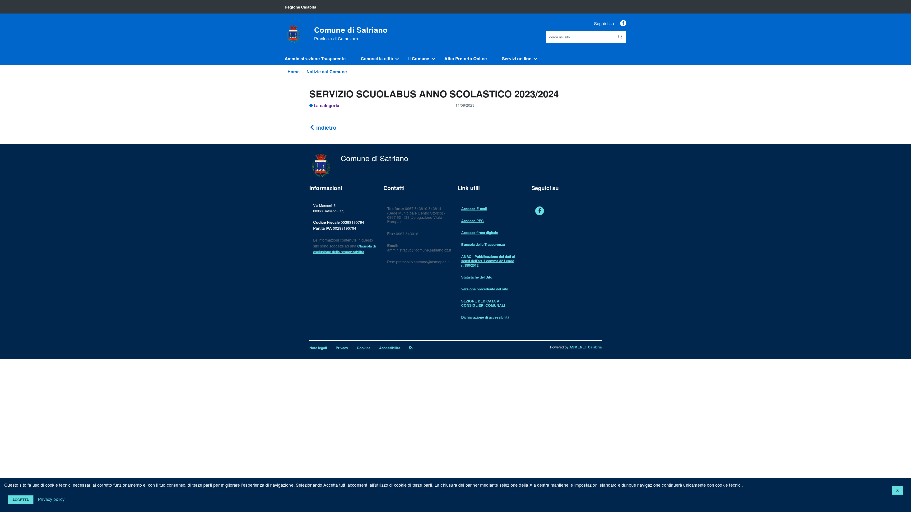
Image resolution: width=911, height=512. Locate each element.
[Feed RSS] (411, 347)
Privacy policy (51, 499)
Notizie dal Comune (327, 72)
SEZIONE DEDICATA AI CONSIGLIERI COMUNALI (483, 303)
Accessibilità (389, 347)
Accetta (20, 499)
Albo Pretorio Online (465, 58)
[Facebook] (623, 23)
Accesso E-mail (474, 208)
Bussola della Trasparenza (483, 244)
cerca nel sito (559, 37)
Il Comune (418, 58)
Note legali (318, 347)
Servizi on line (516, 58)
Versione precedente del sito (484, 289)
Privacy (342, 347)
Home (294, 72)
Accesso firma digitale (479, 232)
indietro (325, 127)
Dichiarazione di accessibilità (485, 317)
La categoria (326, 105)
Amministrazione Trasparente (315, 58)
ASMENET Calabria (585, 347)
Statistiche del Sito (476, 277)
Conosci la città (377, 58)
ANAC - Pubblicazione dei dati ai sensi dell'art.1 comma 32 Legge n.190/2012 (488, 261)
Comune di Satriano (351, 33)
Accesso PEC (472, 220)
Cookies (363, 347)
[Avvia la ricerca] (620, 37)
